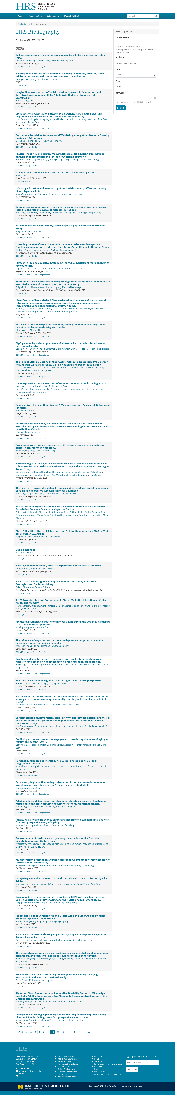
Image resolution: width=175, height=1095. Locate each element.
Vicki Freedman (66, 472)
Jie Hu (31, 100)
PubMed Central (32, 67)
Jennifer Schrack (82, 472)
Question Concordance (67, 1071)
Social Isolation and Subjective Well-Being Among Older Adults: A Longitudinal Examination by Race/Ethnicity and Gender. (61, 326)
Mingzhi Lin (45, 902)
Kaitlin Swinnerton (54, 512)
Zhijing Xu (54, 683)
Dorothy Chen (37, 512)
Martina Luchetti (39, 268)
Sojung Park (32, 140)
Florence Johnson (24, 940)
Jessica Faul (98, 389)
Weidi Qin (20, 645)
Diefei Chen (21, 472)
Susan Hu (72, 250)
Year (118, 81)
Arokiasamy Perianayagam (28, 843)
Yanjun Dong (95, 212)
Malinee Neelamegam (72, 287)
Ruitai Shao (60, 865)
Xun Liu (25, 667)
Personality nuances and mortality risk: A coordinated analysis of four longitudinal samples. (56, 762)
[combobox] (128, 63)
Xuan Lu (34, 627)
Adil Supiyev (32, 348)
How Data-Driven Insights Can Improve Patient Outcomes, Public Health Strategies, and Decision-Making (57, 583)
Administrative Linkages (68, 1064)
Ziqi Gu (38, 450)
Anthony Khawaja (52, 308)
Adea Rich (79, 367)
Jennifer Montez (37, 568)
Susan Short (55, 536)
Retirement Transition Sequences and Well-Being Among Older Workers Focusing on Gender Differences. (63, 137)
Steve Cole (87, 389)
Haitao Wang (49, 450)
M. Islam (20, 552)
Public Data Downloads (67, 1059)
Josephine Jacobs (37, 884)
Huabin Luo (34, 683)
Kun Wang (21, 212)
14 (74, 1032)
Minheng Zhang (47, 1020)
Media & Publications (73, 16)
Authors (120, 57)
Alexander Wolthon (48, 1001)
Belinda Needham (42, 645)
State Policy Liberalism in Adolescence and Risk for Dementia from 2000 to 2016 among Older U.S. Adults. (62, 532)
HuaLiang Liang (87, 664)
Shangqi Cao (50, 825)
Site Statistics (100, 1071)
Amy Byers (96, 884)
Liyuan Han (101, 958)
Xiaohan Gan (22, 825)
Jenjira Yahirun (23, 194)
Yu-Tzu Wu (40, 846)
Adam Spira (96, 472)
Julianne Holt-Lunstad (65, 726)
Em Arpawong (54, 389)
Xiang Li (72, 825)
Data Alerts (99, 1066)
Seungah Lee (22, 79)
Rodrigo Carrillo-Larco (87, 726)
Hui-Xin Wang (75, 1001)
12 (63, 1032)
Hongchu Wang (71, 159)
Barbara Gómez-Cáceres (59, 605)
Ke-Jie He (20, 450)
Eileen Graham (63, 348)
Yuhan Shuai (44, 212)
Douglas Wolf (22, 568)
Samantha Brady (40, 536)
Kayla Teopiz (45, 806)
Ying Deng (20, 664)
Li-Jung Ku (48, 250)
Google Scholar (44, 67)
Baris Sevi (20, 348)
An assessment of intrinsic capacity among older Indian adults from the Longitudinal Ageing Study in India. (57, 840)
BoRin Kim (44, 140)
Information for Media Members (108, 1064)
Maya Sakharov (23, 605)
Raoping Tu (21, 1001)
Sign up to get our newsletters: (142, 1056)
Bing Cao (72, 806)
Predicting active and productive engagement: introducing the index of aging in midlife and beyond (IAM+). (62, 741)
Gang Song (93, 159)
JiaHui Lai (100, 664)
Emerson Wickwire (25, 475)
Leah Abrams (22, 744)
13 (69, 1032)
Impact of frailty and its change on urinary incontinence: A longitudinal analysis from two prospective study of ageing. (62, 821)
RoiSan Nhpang (53, 287)
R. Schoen (50, 568)
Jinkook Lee (28, 846)
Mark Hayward (76, 194)
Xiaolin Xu (103, 726)
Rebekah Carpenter (72, 744)
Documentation (35, 16)
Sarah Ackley (70, 512)
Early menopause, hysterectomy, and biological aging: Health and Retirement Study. (61, 227)
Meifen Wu (89, 958)
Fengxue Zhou (22, 392)
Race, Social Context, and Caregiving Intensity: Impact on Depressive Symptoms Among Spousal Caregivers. (62, 936)
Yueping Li (63, 1001)
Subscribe (132, 1069)
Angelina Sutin (23, 268)
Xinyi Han (20, 958)
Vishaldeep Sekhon (37, 472)
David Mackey (98, 308)
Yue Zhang (21, 726)
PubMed (22, 67)
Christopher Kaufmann (77, 475)
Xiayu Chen (32, 212)
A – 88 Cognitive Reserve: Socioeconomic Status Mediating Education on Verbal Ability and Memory (61, 601)
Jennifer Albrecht (43, 475)
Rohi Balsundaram (36, 287)
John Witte (97, 515)
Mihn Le (59, 119)
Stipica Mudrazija (37, 744)
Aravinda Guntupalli (92, 843)
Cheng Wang (71, 902)
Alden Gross (31, 370)
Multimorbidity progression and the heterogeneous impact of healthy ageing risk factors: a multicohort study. (63, 861)
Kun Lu (87, 515)
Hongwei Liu (62, 1020)
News (96, 1059)
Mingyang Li (21, 122)
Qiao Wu (20, 389)
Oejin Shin (20, 140)
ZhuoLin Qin (33, 902)
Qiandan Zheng (43, 60)
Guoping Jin (82, 212)
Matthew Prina (62, 843)
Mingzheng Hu (44, 921)
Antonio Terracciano (74, 268)
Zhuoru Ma (56, 212)
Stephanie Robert (60, 645)
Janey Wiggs (21, 311)
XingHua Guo (61, 664)
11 (58, 1032)
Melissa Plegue (41, 940)
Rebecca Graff (22, 512)
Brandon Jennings (93, 605)
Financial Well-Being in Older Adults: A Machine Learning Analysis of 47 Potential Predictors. (63, 406)
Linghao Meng (36, 825)
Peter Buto (49, 515)
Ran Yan (20, 159)
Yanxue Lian (35, 431)
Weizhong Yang (74, 865)
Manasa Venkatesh (67, 884)
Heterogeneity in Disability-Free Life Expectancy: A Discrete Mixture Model (59, 565)
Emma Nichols (39, 367)
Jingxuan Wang (36, 515)
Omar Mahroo (36, 308)
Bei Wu (63, 683)
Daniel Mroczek (78, 348)
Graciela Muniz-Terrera (98, 348)
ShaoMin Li (74, 664)
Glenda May (77, 605)
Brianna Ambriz (38, 605)
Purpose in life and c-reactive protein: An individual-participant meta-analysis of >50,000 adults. (62, 264)
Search (120, 107)
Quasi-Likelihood (25, 549)
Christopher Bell (70, 311)
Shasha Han (21, 865)
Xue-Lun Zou (22, 788)
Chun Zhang (58, 902)
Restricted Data (64, 1061)
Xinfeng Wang (29, 921)
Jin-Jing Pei (33, 1001)
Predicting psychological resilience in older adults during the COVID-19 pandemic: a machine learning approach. (63, 623)
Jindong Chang (56, 159)
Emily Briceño (91, 367)
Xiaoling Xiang (22, 627)
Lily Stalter (52, 884)
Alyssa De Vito (53, 367)
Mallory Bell (21, 175)
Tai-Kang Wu (22, 250)
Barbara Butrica (54, 744)
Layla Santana (22, 119)
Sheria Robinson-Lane (83, 940)
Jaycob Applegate (39, 194)
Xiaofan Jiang (22, 308)
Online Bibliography (66, 1069)
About (20, 16)
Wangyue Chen (35, 865)
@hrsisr (22, 1073)
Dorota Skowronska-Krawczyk (76, 308)
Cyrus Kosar (67, 367)
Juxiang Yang (41, 159)
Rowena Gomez (29, 608)
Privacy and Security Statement (107, 1074)
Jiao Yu (29, 645)
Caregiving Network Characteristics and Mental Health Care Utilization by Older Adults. (62, 880)
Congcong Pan (33, 958)
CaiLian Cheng (33, 664)
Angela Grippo (89, 119)
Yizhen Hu (29, 159)
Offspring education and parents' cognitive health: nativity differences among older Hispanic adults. (61, 190)
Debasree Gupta (24, 704)
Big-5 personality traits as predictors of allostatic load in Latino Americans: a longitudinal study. (60, 345)
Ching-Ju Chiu (60, 250)
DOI (17, 67)
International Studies (67, 1076)
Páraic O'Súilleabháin (88, 766)
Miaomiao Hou (76, 1020)
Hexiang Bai (62, 825)
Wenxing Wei (69, 212)
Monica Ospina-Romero (88, 512)
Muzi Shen (49, 865)
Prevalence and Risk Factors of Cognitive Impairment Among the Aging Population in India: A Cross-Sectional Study (57, 976)
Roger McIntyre (59, 806)
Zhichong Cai (47, 958)
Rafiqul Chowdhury (25, 587)
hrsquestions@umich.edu (30, 1071)
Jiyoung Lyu (34, 79)
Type (118, 69)
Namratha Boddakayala (60, 940)
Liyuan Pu (78, 958)
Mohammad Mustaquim (41, 980)
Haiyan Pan (21, 961)
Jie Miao (55, 60)
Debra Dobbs (34, 122)
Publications (23, 24)
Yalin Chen (33, 806)
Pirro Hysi (56, 311)
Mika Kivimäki (47, 726)
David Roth (52, 472)
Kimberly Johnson (49, 79)
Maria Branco (103, 119)
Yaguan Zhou (33, 726)
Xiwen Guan (44, 627)
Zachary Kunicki (23, 367)
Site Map (98, 1061)
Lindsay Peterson (72, 119)
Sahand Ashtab (42, 587)
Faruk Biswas (22, 980)
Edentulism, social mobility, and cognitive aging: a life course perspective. (58, 680)
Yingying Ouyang (60, 921)
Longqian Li (21, 902)
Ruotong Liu (21, 683)
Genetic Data (63, 1066)
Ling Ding (29, 450)
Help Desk (98, 1056)
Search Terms (122, 37)
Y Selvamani (76, 843)
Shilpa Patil (21, 287)
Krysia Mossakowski (58, 194)
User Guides (63, 1074)
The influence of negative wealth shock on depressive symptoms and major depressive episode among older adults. (59, 642)
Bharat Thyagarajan (71, 389)
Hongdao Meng (37, 119)
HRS (20, 1076)
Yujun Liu (50, 119)
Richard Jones (44, 370)
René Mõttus (54, 766)
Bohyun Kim (21, 100)
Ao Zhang (58, 958)
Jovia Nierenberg (63, 515)
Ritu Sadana (48, 843)
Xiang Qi (44, 683)
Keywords (121, 92)
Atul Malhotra (58, 475)
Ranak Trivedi (83, 884)
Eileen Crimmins (33, 231)
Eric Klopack (31, 389)
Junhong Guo (66, 60)
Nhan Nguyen (22, 330)
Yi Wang (83, 159)
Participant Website (66, 1056)
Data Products (53, 16)
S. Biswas (29, 552)
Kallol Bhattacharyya (56, 704)
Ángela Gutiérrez (47, 348)
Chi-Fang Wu (56, 140)
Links (96, 1069)
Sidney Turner (73, 704)
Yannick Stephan (56, 268)
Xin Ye (19, 921)
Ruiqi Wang (21, 806)
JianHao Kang (47, 664)
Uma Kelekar (39, 704)
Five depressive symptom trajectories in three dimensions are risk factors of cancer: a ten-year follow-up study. (60, 446)
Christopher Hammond (39, 311)
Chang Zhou (34, 788)
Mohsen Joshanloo (25, 410)
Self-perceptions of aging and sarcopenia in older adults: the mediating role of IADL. (61, 56)
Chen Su (20, 60)
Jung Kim (20, 231)
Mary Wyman (22, 884)
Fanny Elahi (77, 515)
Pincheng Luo (22, 431)
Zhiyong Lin (35, 330)
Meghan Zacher (23, 536)
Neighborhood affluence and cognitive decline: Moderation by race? (55, 172)
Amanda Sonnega (91, 744)
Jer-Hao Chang (36, 250)
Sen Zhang (30, 60)
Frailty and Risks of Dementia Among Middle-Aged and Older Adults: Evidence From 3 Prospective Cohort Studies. (60, 917)
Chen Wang (88, 865)
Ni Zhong (68, 958)
